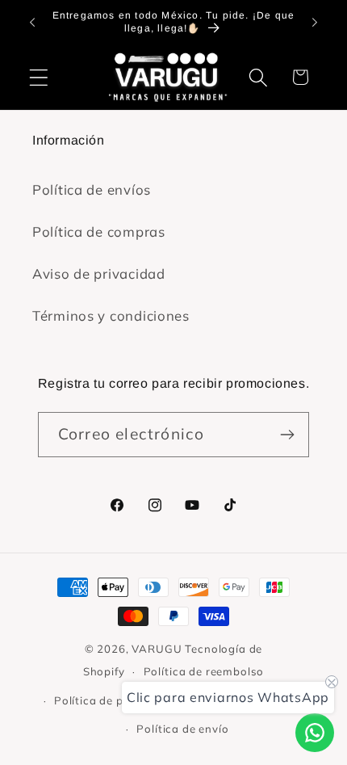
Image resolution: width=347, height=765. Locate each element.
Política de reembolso (204, 671)
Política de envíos (91, 189)
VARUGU (157, 648)
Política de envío (182, 728)
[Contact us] (314, 732)
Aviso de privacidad (98, 273)
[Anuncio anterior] (32, 22)
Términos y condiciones (111, 315)
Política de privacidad (114, 700)
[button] (39, 77)
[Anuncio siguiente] (314, 22)
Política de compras (98, 231)
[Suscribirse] (286, 434)
